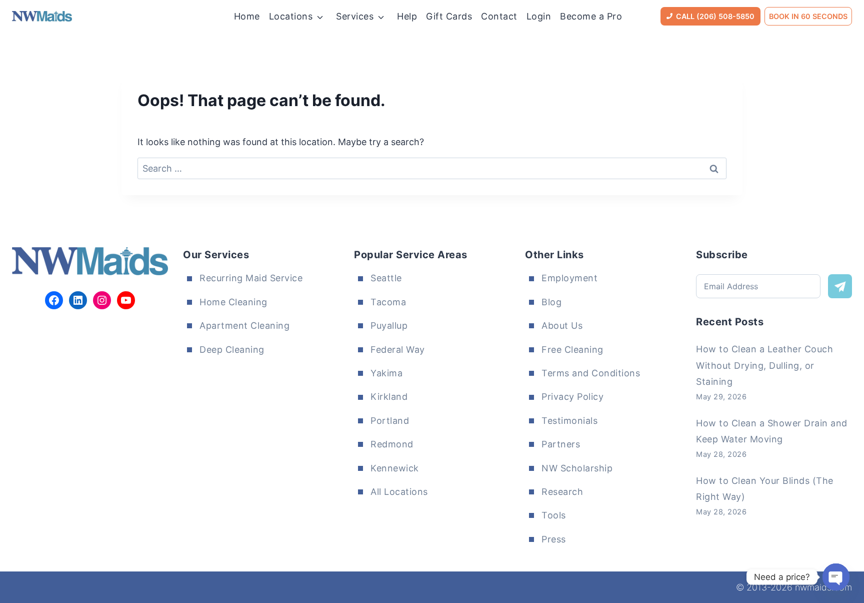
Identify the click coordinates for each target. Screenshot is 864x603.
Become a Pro (591, 16)
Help (407, 16)
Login (539, 16)
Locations (291, 16)
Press (554, 539)
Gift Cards (449, 16)
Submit (840, 286)
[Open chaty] (836, 576)
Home (247, 16)
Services (355, 16)
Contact (499, 16)
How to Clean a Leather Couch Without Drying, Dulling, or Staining (764, 365)
